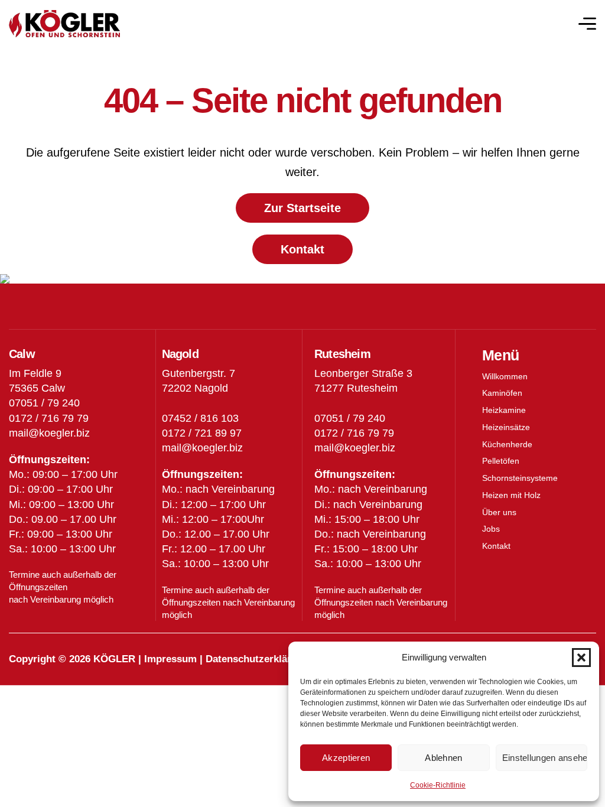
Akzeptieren (346, 758)
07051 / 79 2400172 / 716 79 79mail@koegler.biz (354, 433)
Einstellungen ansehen (544, 758)
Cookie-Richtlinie (438, 785)
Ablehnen (443, 758)
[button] (581, 657)
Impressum (170, 659)
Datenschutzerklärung (257, 659)
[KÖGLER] (64, 24)
